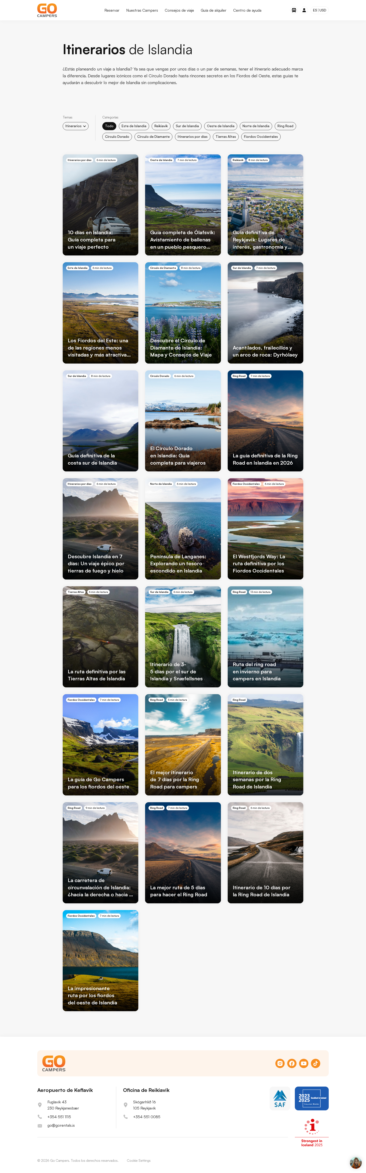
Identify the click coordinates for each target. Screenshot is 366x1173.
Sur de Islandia (187, 126)
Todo (109, 126)
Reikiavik (161, 126)
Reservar (111, 10)
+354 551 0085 (146, 1116)
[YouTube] (303, 1063)
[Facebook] (292, 1063)
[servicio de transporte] (294, 10)
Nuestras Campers (142, 10)
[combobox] (76, 126)
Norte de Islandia (256, 126)
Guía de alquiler (213, 10)
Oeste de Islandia (220, 126)
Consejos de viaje (179, 10)
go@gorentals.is (61, 1125)
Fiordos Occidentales (261, 136)
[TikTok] (315, 1063)
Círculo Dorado (117, 136)
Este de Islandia (134, 126)
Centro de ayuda (247, 10)
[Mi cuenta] (304, 10)
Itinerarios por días (193, 136)
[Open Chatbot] (356, 1163)
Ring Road (285, 126)
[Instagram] (280, 1063)
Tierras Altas (226, 136)
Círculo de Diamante (153, 136)
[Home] (47, 10)
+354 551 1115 (59, 1116)
